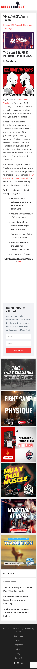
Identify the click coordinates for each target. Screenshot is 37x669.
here (19, 261)
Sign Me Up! (18, 350)
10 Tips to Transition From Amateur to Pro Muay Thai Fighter (16, 612)
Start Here (18, 636)
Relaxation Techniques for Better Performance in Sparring (16, 600)
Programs (18, 644)
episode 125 (8, 25)
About (18, 640)
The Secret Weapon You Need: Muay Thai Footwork (17, 589)
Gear (18, 649)
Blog (18, 653)
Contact (18, 658)
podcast (18, 25)
